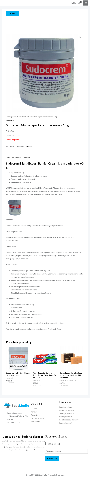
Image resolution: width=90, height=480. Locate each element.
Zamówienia (35, 421)
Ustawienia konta (37, 418)
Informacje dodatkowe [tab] (21, 157)
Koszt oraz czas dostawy (68, 420)
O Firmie (34, 409)
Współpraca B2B (65, 417)
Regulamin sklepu (65, 407)
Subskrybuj (52, 458)
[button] (80, 37)
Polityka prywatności (67, 410)
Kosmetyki (21, 117)
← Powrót (13, 14)
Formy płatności (65, 423)
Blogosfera (35, 415)
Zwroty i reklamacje (66, 413)
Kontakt (34, 412)
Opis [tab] (8, 157)
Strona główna (11, 117)
